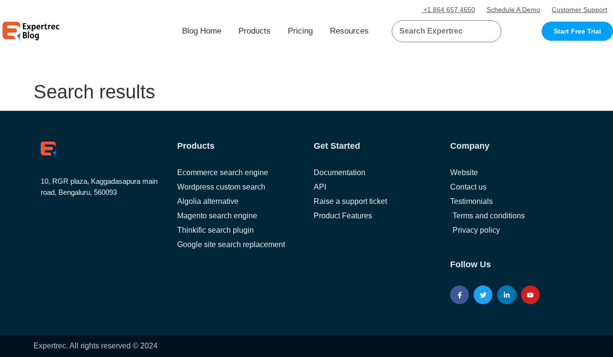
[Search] (490, 31)
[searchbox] (438, 31)
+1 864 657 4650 (448, 9)
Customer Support (579, 9)
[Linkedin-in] (506, 295)
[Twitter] (483, 295)
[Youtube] (530, 295)
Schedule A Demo (513, 9)
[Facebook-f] (459, 295)
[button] (482, 31)
